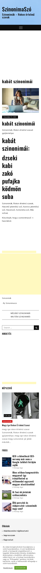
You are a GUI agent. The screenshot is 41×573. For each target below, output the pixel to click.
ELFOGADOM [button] (21, 568)
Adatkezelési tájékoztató (16, 531)
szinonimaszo (11, 303)
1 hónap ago (17, 468)
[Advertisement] (20, 52)
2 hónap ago (17, 487)
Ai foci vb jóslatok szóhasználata (21, 493)
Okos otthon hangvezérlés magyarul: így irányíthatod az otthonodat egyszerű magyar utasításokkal (25, 478)
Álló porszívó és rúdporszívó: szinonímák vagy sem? (24, 505)
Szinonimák (6, 298)
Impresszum (9, 535)
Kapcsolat (8, 540)
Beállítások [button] (8, 568)
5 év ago (8, 415)
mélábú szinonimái (20, 313)
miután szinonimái (20, 317)
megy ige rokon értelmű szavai (16, 425)
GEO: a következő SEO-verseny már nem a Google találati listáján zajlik (24, 460)
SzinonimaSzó (16, 9)
